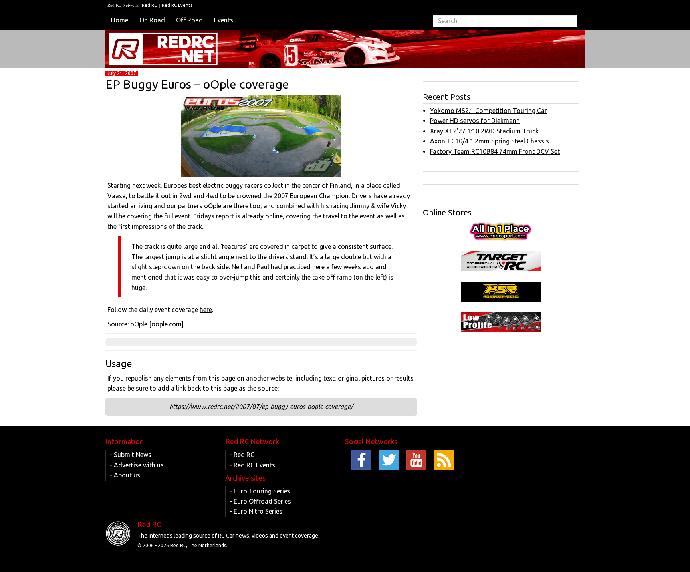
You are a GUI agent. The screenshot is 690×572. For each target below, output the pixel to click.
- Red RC (242, 454)
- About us (125, 475)
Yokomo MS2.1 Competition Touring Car (488, 110)
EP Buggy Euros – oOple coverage (197, 84)
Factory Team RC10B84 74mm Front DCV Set (495, 151)
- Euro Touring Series (260, 491)
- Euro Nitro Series (256, 511)
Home (119, 20)
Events (223, 20)
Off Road (189, 20)
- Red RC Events (252, 465)
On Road (152, 20)
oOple (138, 324)
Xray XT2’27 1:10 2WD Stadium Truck (484, 131)
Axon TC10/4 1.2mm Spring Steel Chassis (489, 141)
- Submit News (130, 454)
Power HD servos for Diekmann (475, 120)
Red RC (149, 5)
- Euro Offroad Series (260, 501)
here (206, 309)
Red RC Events (177, 5)
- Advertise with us (137, 465)
